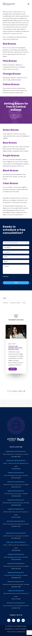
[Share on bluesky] (20, 391)
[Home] (16, 425)
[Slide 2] (16, 377)
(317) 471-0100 (16, 517)
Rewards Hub (21, 631)
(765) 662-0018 (16, 496)
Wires (24, 302)
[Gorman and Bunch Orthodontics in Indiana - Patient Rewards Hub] (16, 439)
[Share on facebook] (8, 391)
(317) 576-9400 (16, 478)
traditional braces (18, 11)
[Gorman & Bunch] (9, 4)
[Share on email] (24, 391)
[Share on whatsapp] (18, 391)
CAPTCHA (5, 276)
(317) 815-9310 (16, 469)
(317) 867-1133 (16, 526)
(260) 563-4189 (16, 505)
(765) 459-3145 (16, 487)
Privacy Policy (11, 631)
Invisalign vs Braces (15, 302)
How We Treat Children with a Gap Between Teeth (15, 347)
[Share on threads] (12, 391)
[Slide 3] (18, 377)
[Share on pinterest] (14, 391)
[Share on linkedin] (16, 391)
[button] (28, 4)
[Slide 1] (14, 377)
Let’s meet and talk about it (15, 214)
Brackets (5, 302)
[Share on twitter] (10, 391)
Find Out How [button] (16, 116)
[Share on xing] (22, 391)
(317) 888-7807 (16, 456)
